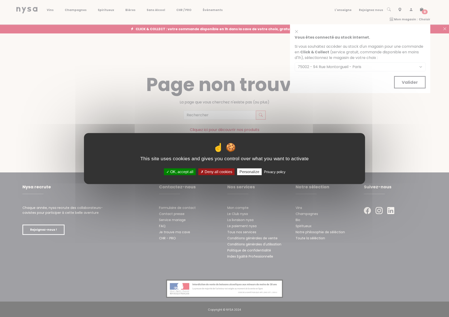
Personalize (249, 172)
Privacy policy (275, 172)
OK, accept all (181, 172)
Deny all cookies (218, 172)
